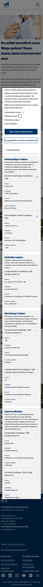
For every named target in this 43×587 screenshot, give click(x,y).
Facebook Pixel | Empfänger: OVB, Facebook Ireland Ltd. (17, 331)
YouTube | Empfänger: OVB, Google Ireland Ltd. (18, 473)
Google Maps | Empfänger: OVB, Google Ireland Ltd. (17, 434)
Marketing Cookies (11, 120)
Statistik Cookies (10, 116)
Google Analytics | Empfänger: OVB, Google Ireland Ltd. (18, 272)
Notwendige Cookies (12, 112)
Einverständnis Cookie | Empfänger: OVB (18, 216)
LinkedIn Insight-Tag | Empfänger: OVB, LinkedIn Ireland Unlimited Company (19, 370)
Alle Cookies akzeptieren (21, 132)
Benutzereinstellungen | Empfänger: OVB (18, 177)
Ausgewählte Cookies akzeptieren (21, 140)
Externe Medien (10, 124)
